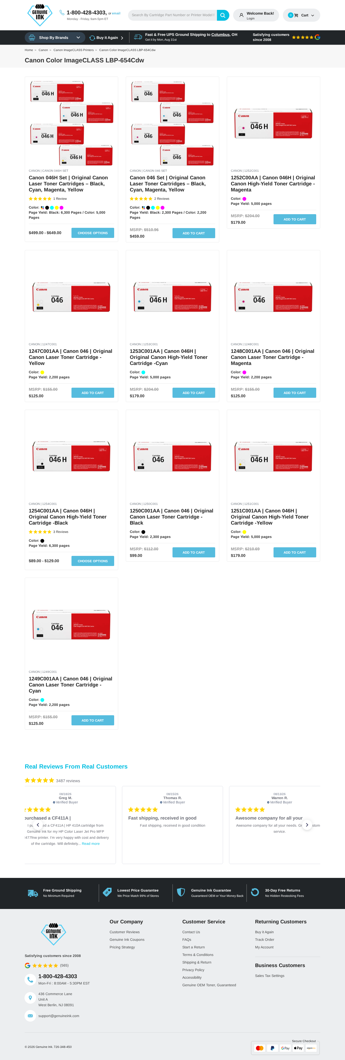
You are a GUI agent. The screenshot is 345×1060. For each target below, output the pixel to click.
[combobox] (178, 15)
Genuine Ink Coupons (127, 940)
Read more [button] (91, 844)
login (251, 18)
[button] (38, 825)
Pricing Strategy (122, 947)
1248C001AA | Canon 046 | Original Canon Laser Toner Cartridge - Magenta (272, 357)
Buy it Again (107, 37)
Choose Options (93, 233)
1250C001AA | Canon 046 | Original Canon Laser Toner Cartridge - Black (171, 517)
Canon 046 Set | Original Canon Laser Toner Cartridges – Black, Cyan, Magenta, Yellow (168, 183)
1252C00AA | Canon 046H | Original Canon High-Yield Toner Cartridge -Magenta (273, 183)
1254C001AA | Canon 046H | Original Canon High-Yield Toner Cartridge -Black (68, 517)
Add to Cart (194, 233)
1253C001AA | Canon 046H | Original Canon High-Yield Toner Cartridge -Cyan (169, 357)
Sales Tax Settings (269, 976)
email (116, 13)
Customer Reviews (125, 932)
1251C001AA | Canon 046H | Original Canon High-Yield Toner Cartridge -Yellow (270, 517)
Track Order (264, 940)
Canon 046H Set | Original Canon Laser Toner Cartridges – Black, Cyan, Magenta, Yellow (68, 183)
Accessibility (192, 977)
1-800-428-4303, (86, 12)
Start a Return (193, 947)
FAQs (186, 940)
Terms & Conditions (197, 955)
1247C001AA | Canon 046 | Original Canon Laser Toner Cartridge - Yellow (70, 357)
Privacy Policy (193, 970)
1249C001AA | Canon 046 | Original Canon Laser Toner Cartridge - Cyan (70, 685)
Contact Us (191, 932)
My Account (264, 947)
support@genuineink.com (58, 1016)
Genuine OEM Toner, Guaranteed (209, 985)
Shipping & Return (196, 962)
